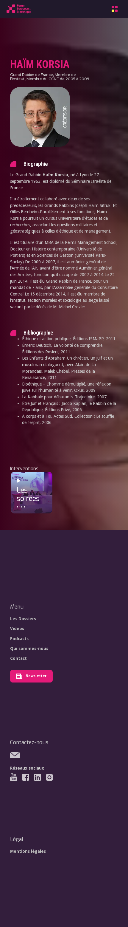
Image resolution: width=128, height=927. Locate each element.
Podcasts (19, 638)
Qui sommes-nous (29, 648)
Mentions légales (28, 851)
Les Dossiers (23, 618)
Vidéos (17, 628)
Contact (18, 658)
